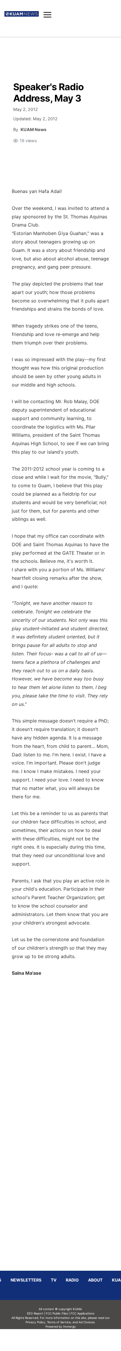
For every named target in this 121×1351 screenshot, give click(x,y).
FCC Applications (82, 1313)
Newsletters (26, 1279)
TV (53, 1279)
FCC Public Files (57, 1313)
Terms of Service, (59, 1322)
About (95, 1279)
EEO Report (35, 1313)
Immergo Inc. (69, 1340)
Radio (72, 1279)
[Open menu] (47, 14)
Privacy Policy (35, 1322)
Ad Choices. (87, 1322)
